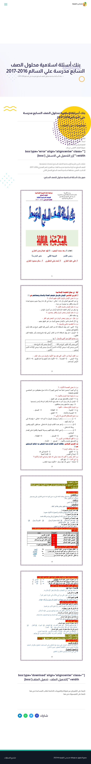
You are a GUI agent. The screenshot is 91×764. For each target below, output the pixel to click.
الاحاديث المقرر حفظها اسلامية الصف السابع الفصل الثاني (64, 170)
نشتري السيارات (10, 758)
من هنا (32, 691)
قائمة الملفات (68, 76)
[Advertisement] (45, 24)
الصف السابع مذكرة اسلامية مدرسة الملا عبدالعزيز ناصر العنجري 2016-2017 (57, 167)
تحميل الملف (40, 679)
